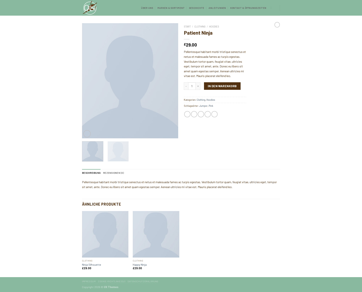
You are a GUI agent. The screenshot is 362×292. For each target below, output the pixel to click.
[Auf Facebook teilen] (187, 114)
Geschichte (196, 7)
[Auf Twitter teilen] (194, 114)
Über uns (147, 7)
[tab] (91, 173)
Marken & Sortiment (171, 7)
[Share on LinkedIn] (214, 114)
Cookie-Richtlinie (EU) (111, 281)
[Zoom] (87, 133)
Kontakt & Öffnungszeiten (248, 7)
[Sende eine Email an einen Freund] (201, 114)
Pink (211, 105)
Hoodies (214, 26)
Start (187, 26)
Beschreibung (91, 172)
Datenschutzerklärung (143, 281)
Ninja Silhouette (91, 264)
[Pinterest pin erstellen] (208, 114)
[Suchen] (274, 7)
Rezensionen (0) (113, 172)
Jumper (203, 105)
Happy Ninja (140, 264)
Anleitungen (217, 7)
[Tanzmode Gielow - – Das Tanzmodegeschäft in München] (101, 8)
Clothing (200, 26)
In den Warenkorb (222, 86)
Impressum (89, 281)
